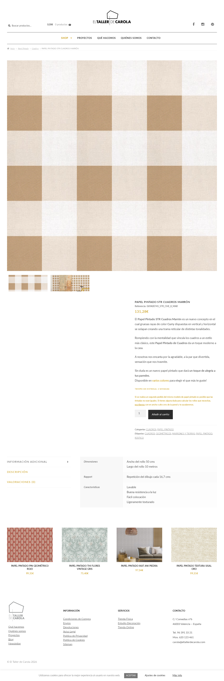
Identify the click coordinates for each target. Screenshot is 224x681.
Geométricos (163, 434)
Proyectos (84, 38)
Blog (10, 639)
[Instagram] (202, 24)
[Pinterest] (212, 24)
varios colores (160, 380)
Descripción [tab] (17, 472)
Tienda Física (125, 619)
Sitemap (67, 644)
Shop (64, 38)
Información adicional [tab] (27, 462)
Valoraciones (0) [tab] (21, 482)
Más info (177, 675)
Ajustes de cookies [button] (155, 675)
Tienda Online (126, 627)
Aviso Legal (69, 631)
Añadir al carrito (160, 414)
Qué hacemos (106, 38)
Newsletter (14, 643)
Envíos (67, 623)
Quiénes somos (131, 38)
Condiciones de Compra (77, 619)
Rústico (139, 438)
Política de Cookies (74, 640)
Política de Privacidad (75, 636)
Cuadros (35, 48)
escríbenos (140, 405)
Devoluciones (71, 627)
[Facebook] (194, 24)
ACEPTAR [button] (131, 676)
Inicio (12, 48)
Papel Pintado (23, 48)
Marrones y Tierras (183, 434)
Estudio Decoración (129, 623)
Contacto (154, 38)
